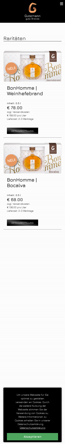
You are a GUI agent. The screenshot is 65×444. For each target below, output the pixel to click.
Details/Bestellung (22, 130)
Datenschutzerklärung (32, 427)
